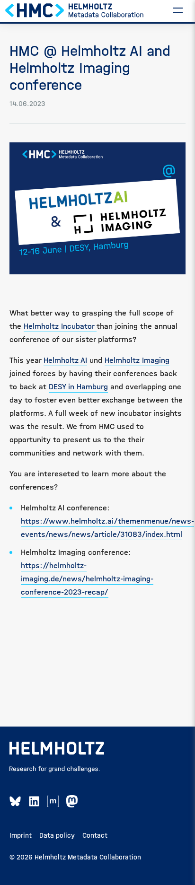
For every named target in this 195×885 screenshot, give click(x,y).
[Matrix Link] (53, 801)
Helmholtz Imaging (137, 360)
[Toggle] (177, 9)
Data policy (57, 835)
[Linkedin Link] (34, 801)
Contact (94, 835)
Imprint (20, 835)
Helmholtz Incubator (60, 326)
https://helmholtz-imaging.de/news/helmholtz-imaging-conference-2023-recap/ (87, 578)
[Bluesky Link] (15, 801)
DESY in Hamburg (78, 386)
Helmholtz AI (65, 360)
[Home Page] (75, 9)
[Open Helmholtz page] (56, 748)
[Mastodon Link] (72, 801)
